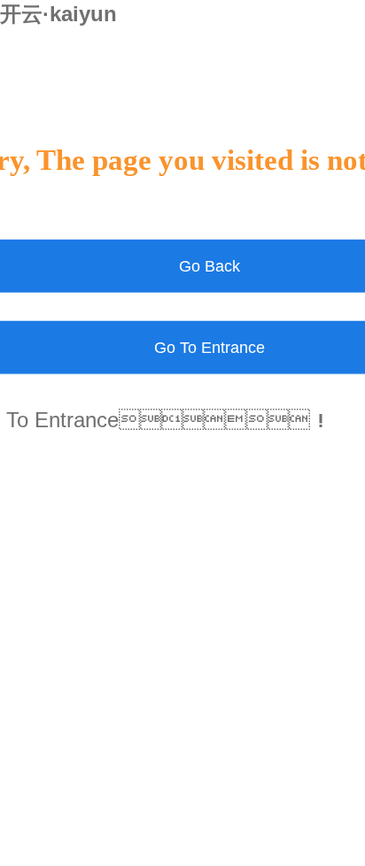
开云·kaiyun (58, 14)
